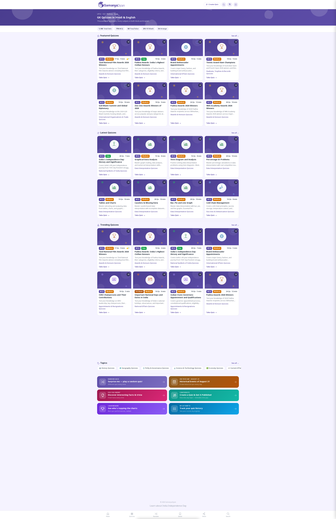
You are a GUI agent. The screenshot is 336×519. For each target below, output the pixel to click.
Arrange (162, 29)
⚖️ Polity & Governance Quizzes (156, 368)
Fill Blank (148, 29)
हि (229, 4)
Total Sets (105, 29)
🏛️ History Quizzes (106, 368)
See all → (235, 36)
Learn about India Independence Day (168, 506)
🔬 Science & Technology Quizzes (187, 368)
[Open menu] (235, 4)
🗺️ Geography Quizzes (128, 368)
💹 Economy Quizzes (214, 368)
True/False (133, 29)
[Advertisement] (168, 341)
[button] (128, 42)
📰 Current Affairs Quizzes (239, 368)
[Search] (223, 4)
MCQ (119, 29)
